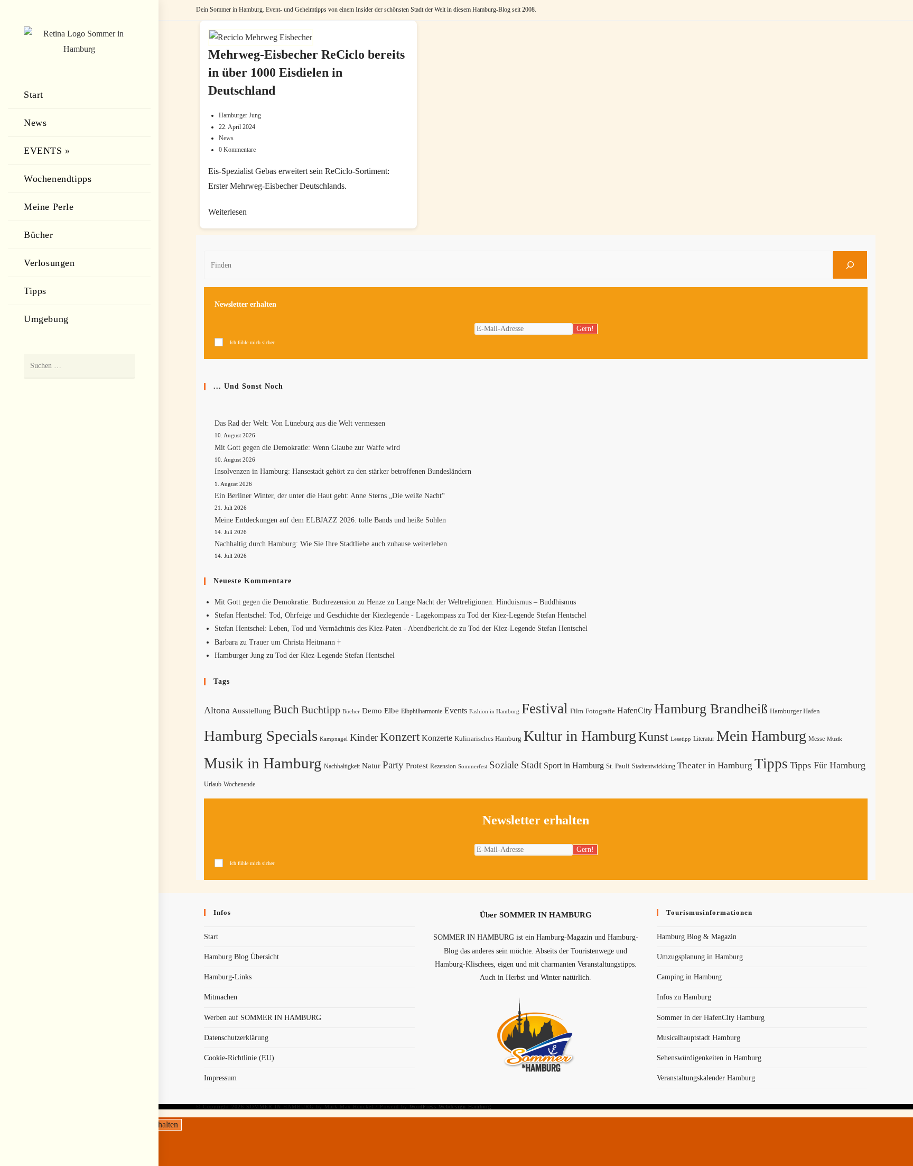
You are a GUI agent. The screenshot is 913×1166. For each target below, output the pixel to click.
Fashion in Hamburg (494, 711)
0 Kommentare (237, 149)
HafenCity (634, 710)
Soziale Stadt (515, 764)
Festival (544, 709)
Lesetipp (680, 739)
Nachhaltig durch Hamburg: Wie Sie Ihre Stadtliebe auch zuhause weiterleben (331, 544)
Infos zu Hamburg (684, 997)
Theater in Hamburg (714, 765)
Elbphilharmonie (421, 711)
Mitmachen (220, 997)
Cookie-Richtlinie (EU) (239, 1058)
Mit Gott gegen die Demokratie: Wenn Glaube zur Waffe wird (307, 448)
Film (576, 711)
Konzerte (437, 737)
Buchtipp (320, 709)
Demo (372, 710)
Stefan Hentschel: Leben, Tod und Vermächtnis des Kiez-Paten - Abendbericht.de (336, 628)
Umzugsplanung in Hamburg (700, 957)
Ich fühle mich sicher (252, 342)
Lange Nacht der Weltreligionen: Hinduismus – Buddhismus (486, 602)
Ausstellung (251, 710)
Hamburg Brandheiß (711, 709)
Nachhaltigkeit (342, 766)
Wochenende (239, 784)
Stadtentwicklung (653, 766)
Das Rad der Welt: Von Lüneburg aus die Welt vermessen (300, 423)
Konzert (400, 736)
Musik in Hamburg (263, 763)
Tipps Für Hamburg (827, 765)
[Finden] (850, 265)
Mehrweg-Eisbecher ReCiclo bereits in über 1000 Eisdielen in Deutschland (306, 72)
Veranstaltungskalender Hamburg (706, 1078)
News (226, 138)
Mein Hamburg (761, 736)
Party (393, 764)
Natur (371, 765)
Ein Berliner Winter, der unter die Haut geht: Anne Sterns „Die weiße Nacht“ (330, 496)
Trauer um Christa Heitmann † (295, 642)
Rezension (443, 766)
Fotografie (600, 711)
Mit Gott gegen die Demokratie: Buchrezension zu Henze (300, 602)
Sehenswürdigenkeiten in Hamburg (709, 1058)
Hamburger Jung (240, 115)
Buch (286, 709)
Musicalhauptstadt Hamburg (698, 1038)
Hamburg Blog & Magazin (697, 937)
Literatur (703, 739)
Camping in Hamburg (689, 977)
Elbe (391, 710)
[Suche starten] (121, 366)
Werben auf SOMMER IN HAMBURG (262, 1018)
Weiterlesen (227, 211)
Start (211, 937)
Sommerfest (472, 766)
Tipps (771, 764)
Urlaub (212, 784)
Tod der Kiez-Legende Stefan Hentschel (526, 615)
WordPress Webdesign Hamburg (450, 1106)
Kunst (653, 736)
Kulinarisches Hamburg (487, 738)
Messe (816, 738)
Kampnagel (334, 739)
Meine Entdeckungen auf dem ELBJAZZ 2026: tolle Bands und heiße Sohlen (330, 520)
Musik (834, 739)
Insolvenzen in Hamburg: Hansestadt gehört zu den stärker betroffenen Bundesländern (343, 471)
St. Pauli (618, 766)
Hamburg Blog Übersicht (241, 957)
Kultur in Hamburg (580, 736)
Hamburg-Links (227, 977)
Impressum (220, 1078)
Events (455, 710)
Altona (217, 710)
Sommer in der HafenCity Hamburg (711, 1018)
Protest (417, 765)
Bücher (351, 711)
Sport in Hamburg (574, 765)
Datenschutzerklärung (236, 1038)
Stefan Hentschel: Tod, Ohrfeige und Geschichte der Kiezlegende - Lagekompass (335, 615)
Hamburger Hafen (795, 711)
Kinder (364, 737)
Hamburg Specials (261, 735)
